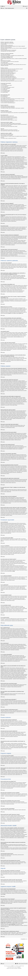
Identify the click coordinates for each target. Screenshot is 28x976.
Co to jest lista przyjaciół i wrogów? (6, 111)
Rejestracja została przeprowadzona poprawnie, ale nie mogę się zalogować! (13, 46)
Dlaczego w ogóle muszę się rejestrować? (7, 43)
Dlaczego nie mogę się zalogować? (6, 47)
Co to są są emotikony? (4, 86)
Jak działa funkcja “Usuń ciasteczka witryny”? (8, 51)
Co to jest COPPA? (4, 44)
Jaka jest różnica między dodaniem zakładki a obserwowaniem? (11, 123)
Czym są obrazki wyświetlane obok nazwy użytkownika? (10, 61)
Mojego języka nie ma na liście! (5, 60)
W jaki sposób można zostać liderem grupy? (8, 99)
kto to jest (14, 913)
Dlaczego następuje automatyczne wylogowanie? (8, 50)
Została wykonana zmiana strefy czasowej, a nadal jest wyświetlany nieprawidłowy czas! (14, 59)
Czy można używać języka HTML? (6, 85)
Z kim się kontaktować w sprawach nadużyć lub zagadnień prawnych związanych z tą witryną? (14, 137)
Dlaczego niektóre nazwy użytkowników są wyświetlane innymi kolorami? (12, 100)
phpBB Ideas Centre (4, 902)
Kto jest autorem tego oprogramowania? (7, 134)
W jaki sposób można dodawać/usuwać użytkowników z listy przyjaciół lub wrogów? (14, 112)
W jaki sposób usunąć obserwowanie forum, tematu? (9, 126)
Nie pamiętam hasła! (4, 49)
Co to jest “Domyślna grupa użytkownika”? (7, 101)
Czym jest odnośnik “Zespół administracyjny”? (8, 102)
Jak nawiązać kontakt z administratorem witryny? (8, 138)
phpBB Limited (7, 891)
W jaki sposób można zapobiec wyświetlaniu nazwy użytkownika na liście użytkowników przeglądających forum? (12, 56)
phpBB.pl (9, 313)
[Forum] (14, 2)
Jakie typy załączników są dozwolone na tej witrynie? (9, 129)
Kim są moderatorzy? (4, 96)
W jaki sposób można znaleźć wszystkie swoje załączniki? (10, 130)
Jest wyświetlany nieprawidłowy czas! (7, 57)
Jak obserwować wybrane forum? (6, 125)
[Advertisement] (14, 24)
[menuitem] (3, 6)
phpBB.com (21, 313)
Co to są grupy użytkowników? (5, 97)
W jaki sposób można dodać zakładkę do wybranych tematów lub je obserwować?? (14, 124)
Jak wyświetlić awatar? (4, 62)
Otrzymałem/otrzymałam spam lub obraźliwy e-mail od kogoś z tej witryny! (12, 108)
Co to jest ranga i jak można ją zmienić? (7, 63)
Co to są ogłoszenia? (4, 89)
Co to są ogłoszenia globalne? (5, 88)
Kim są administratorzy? (4, 95)
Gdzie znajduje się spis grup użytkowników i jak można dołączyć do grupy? (12, 98)
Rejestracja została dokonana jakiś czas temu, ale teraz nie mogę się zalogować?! (14, 48)
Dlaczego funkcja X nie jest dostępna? (7, 135)
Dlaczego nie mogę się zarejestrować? (7, 45)
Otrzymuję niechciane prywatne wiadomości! (8, 107)
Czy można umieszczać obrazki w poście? (7, 87)
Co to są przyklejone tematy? (5, 90)
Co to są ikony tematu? (4, 92)
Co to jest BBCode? (4, 84)
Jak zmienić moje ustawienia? (5, 54)
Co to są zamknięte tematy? (5, 91)
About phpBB (3, 894)
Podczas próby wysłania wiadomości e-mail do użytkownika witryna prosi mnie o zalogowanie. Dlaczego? (13, 65)
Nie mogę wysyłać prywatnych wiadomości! (7, 106)
